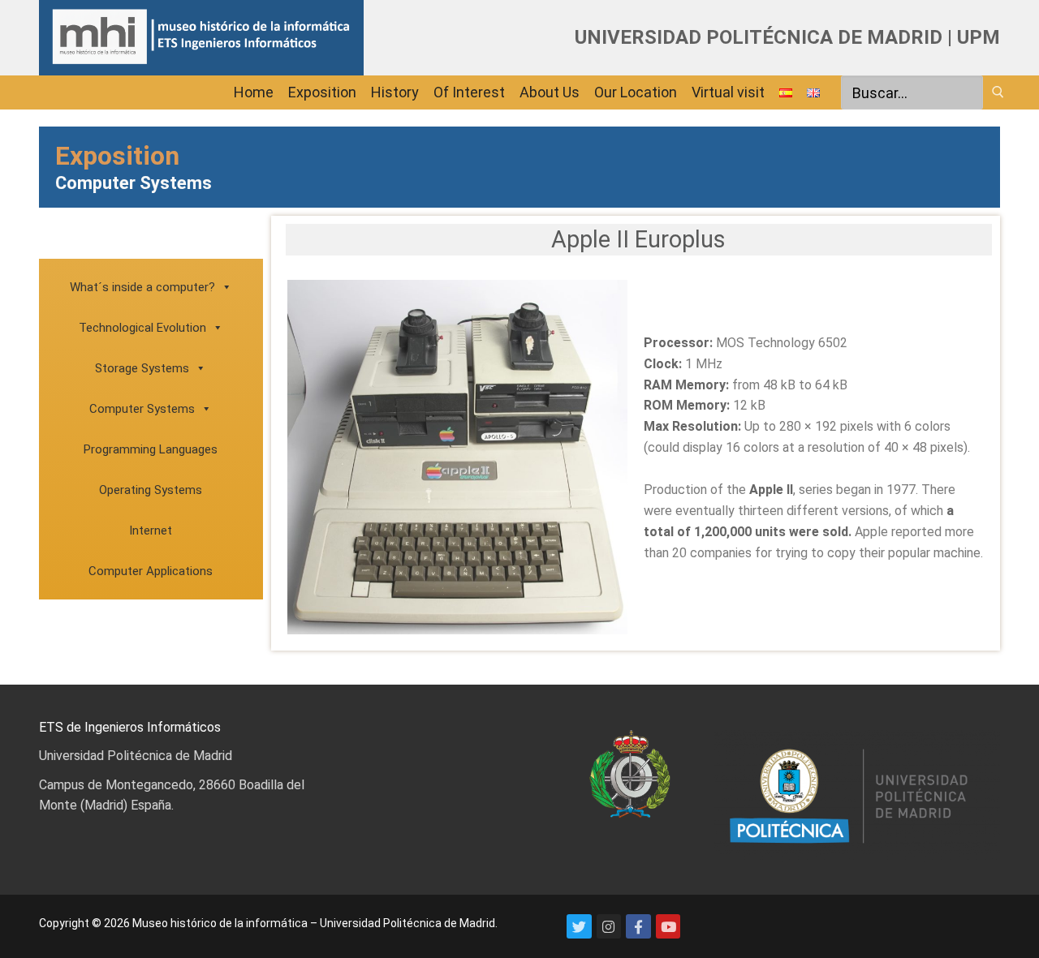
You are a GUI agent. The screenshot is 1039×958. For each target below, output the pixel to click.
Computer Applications (150, 571)
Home (254, 92)
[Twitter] (579, 926)
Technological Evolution (142, 327)
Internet (150, 530)
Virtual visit (728, 92)
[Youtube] (668, 926)
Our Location (635, 92)
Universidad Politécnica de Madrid (135, 755)
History (395, 92)
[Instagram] (609, 926)
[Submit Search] (998, 91)
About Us (550, 92)
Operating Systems (150, 490)
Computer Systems (142, 409)
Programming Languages (151, 449)
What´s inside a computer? (142, 287)
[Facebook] (638, 926)
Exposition (322, 92)
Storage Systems (142, 368)
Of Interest (469, 92)
